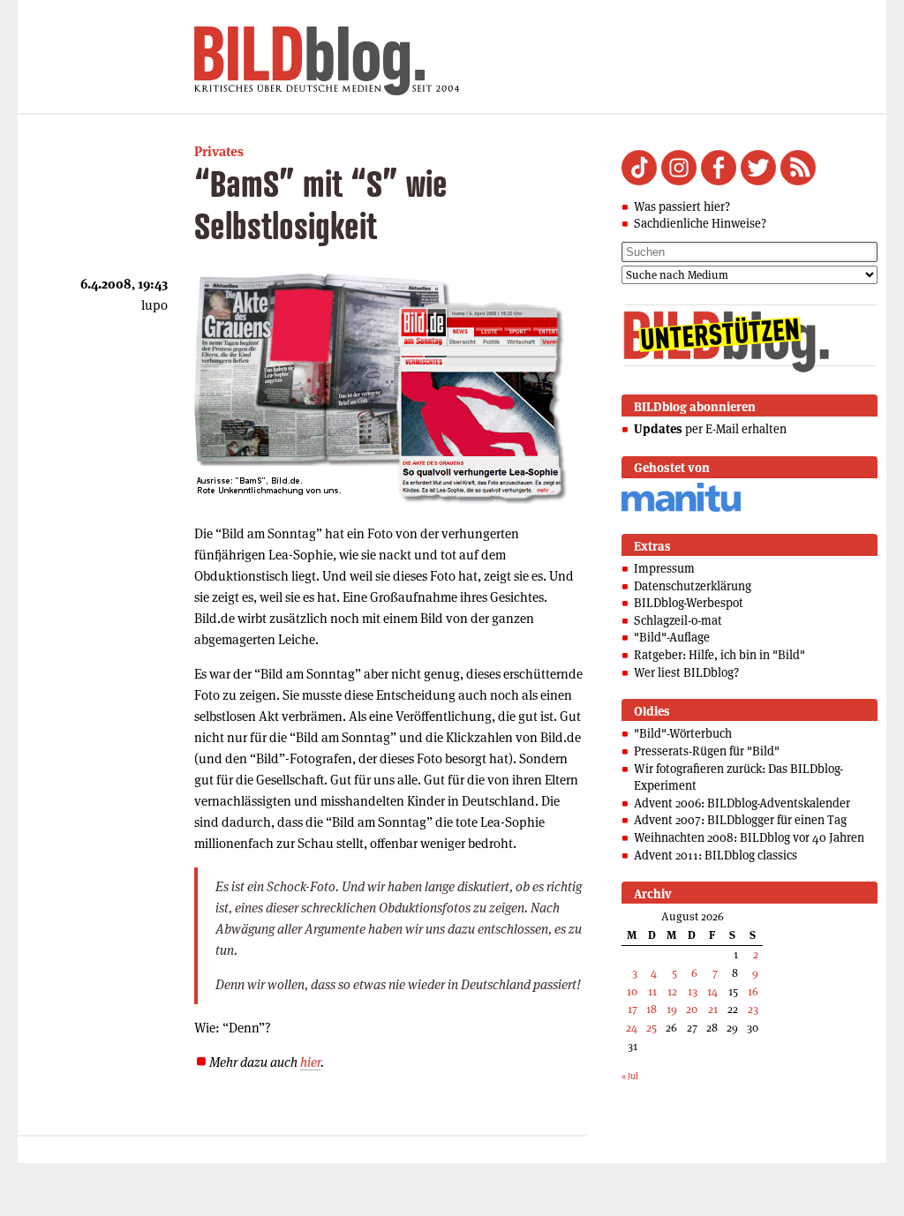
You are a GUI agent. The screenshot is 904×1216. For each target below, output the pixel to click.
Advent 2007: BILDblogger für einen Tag (740, 820)
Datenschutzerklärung (692, 586)
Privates (219, 151)
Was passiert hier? (682, 206)
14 (712, 991)
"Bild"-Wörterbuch (683, 733)
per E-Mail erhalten (710, 429)
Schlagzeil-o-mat (678, 620)
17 (632, 1009)
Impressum (664, 568)
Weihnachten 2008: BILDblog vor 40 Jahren (749, 837)
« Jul (630, 1076)
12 (672, 991)
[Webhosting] (681, 508)
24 (631, 1027)
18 (651, 1009)
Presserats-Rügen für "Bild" (707, 751)
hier (310, 1062)
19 (672, 1009)
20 (691, 1009)
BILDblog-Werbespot (688, 603)
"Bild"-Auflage (672, 637)
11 (652, 991)
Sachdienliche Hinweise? (700, 223)
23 (753, 1009)
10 (632, 991)
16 (753, 991)
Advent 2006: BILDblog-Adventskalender (742, 803)
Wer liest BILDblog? (686, 672)
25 (651, 1027)
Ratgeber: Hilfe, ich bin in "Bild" (719, 655)
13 (692, 991)
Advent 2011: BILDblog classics (715, 855)
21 (713, 1009)
